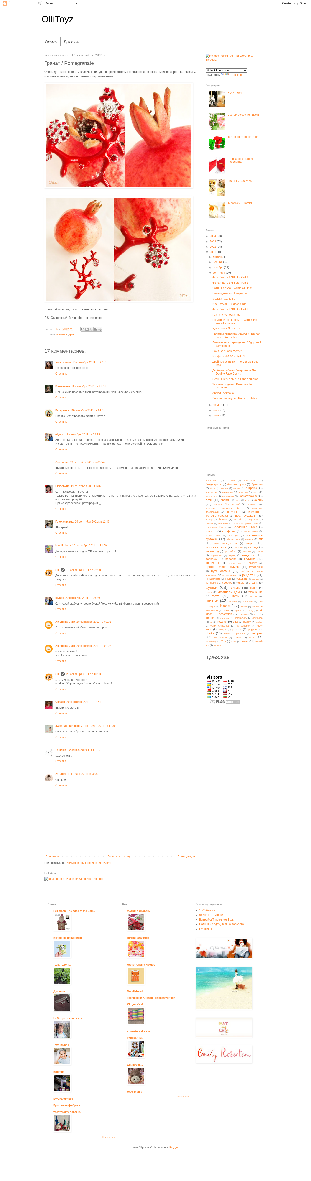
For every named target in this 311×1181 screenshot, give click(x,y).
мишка (249, 539)
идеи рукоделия (246, 515)
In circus (58, 1072)
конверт (211, 531)
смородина (212, 583)
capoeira (238, 610)
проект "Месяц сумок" (223, 567)
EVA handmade (63, 1098)
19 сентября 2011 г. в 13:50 (89, 545)
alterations (247, 601)
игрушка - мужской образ (224, 508)
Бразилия (257, 484)
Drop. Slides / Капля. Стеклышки (241, 160)
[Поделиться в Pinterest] (100, 329)
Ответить (61, 373)
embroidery (241, 618)
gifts (235, 621)
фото (72, 334)
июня (216, 415)
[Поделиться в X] (91, 329)
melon (259, 622)
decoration (225, 614)
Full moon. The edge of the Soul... (74, 911)
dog (256, 614)
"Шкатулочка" (63, 964)
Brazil (226, 610)
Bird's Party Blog (138, 937)
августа (218, 404)
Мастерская (233, 539)
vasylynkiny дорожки (67, 1112)
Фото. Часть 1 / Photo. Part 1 (230, 309)
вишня (236, 488)
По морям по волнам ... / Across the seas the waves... (234, 321)
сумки (211, 587)
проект (253, 562)
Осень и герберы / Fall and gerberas (235, 379)
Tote (223, 641)
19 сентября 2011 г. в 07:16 (88, 486)
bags (225, 606)
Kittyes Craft (135, 1004)
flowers (221, 621)
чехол (253, 596)
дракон (225, 500)
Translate (236, 75)
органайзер (230, 551)
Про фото (71, 41)
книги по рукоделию (246, 523)
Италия (223, 519)
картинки (254, 519)
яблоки (233, 601)
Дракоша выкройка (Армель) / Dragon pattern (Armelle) (236, 335)
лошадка (233, 535)
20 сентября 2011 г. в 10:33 (83, 674)
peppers (252, 629)
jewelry (247, 621)
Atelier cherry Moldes (141, 964)
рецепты (248, 575)
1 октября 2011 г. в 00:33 (83, 773)
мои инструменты (225, 543)
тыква (209, 592)
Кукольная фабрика (66, 1105)
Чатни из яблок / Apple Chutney (232, 288)
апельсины (211, 480)
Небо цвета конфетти (67, 1018)
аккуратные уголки (211, 914)
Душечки (59, 991)
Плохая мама (64, 521)
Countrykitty (135, 1064)
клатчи (209, 523)
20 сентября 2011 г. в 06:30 (82, 597)
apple (212, 606)
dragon (210, 618)
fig (211, 622)
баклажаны (250, 480)
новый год (212, 551)
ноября (218, 262)
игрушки (232, 511)
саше (228, 578)
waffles (217, 645)
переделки (216, 555)
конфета (228, 531)
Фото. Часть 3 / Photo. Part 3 (230, 277)
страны (253, 582)
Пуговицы (205, 929)
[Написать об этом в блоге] (87, 329)
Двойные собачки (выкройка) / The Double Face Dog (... (234, 372)
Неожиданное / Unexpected (230, 293)
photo (210, 633)
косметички (251, 531)
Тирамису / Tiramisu (240, 203)
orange (222, 629)
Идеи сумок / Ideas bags (227, 328)
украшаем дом (229, 592)
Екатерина (62, 486)
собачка (227, 582)
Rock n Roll (235, 92)
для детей (211, 496)
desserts (244, 614)
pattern (236, 629)
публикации (256, 567)
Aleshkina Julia (65, 621)
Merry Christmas (219, 625)
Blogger (173, 1147)
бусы (212, 488)
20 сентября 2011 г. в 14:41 (83, 702)
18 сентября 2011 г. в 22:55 (89, 362)
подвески (211, 559)
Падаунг (246, 551)
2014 (213, 236)
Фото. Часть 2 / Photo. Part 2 (230, 282)
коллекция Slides (245, 527)
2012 (213, 246)
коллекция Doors (216, 527)
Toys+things (61, 1045)
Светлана (62, 462)
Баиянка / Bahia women (227, 351)
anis (260, 601)
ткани (253, 587)
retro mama (134, 1091)
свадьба (241, 578)
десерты (243, 492)
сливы (255, 579)
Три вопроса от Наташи (243, 136)
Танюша (60, 750)
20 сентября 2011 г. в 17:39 (98, 725)
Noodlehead (135, 991)
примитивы (235, 563)
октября (218, 267)
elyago (59, 434)
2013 (213, 241)
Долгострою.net (248, 496)
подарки (248, 555)
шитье (212, 600)
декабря (218, 256)
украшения (255, 592)
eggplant (224, 618)
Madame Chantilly (138, 911)
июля (216, 410)
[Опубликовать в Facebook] (95, 329)
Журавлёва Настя (67, 725)
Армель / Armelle (223, 393)
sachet (237, 637)
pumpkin (240, 633)
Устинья (60, 773)
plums (227, 633)
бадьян (231, 480)
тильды (234, 587)
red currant (220, 637)
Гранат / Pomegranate (226, 314)
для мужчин (228, 496)
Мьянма (239, 547)
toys (233, 641)
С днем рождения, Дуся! (243, 114)
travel (245, 641)
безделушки (213, 484)
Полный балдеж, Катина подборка (221, 924)
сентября (219, 272)
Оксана (60, 702)
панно (259, 551)
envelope (257, 618)
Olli (57, 570)
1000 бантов (207, 910)
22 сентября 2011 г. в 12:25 (85, 750)
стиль (240, 582)
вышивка (227, 492)
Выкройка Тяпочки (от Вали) (217, 919)
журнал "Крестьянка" (227, 504)
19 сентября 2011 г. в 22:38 (83, 570)
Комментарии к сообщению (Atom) (89, 863)
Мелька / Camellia (223, 298)
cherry (250, 610)
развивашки (229, 575)
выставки (211, 492)
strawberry (211, 641)
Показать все (108, 1137)
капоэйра (239, 519)
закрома (252, 504)
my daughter (243, 625)
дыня (237, 500)
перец (232, 555)
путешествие (220, 571)
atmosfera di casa (138, 1031)
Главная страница (119, 856)
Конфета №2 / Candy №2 (228, 356)
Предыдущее (186, 856)
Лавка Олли (213, 535)
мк (261, 539)
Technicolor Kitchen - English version (151, 998)
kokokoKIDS (135, 1038)
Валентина (62, 386)
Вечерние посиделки (67, 937)
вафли (224, 488)
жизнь (258, 500)
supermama (63, 362)
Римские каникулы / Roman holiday (234, 398)
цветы (236, 596)
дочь (209, 500)
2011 (213, 252)
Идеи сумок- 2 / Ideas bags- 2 (230, 304)
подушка (249, 559)
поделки (230, 559)
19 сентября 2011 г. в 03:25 (82, 434)
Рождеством (213, 578)
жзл (247, 500)
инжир (209, 519)
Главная (51, 41)
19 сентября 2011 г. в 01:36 (88, 410)
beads (244, 606)
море (250, 543)
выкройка (252, 488)
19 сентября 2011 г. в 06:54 (87, 462)
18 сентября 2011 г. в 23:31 (88, 386)
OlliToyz (58, 19)
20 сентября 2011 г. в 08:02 (93, 621)
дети (255, 492)
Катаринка (62, 410)
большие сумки (236, 484)
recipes (257, 633)
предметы (62, 334)
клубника (223, 523)
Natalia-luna (63, 545)
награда (253, 547)
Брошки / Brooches (240, 181)
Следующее (53, 856)
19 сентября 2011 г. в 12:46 (92, 521)
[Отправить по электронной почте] (82, 329)
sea (251, 637)
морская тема (216, 547)
